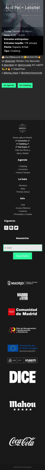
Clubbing (22, 144)
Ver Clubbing (25, 85)
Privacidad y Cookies (23, 214)
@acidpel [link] (9, 65)
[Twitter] (16, 228)
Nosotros (23, 185)
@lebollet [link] (10, 61)
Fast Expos (22, 147)
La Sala (22, 179)
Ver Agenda (8, 85)
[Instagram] (6, 228)
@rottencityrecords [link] (31, 72)
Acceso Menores (23, 208)
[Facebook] (11, 228)
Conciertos (22, 141)
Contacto (23, 211)
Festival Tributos (23, 173)
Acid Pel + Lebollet (22, 7)
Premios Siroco (23, 192)
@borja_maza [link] (11, 72)
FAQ (23, 205)
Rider (23, 189)
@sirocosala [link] (24, 65)
